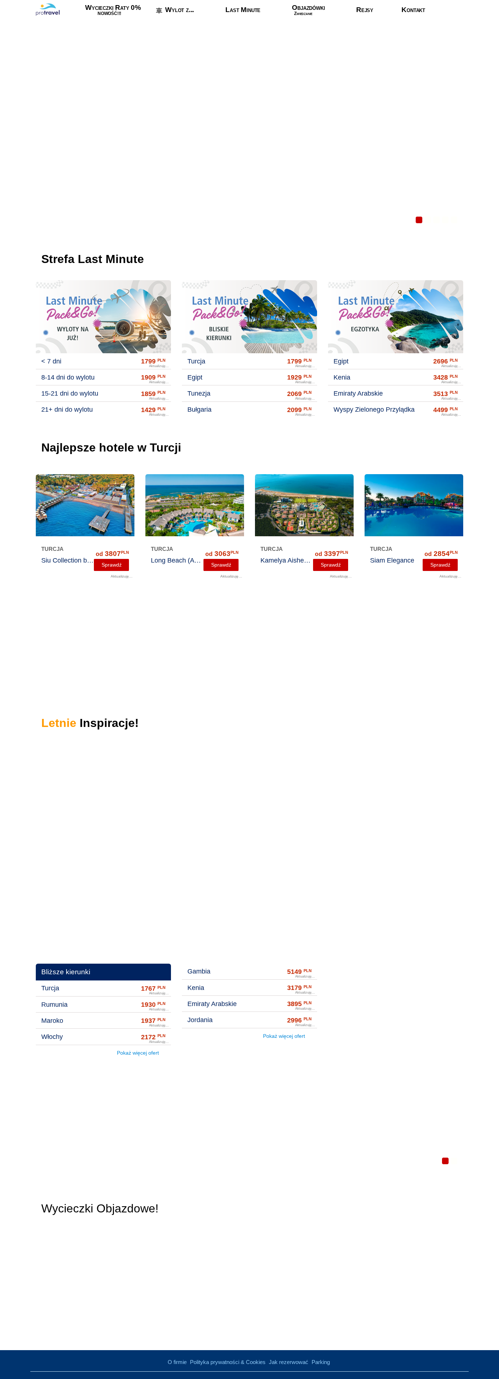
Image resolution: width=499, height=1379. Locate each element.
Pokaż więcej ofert (138, 1053)
